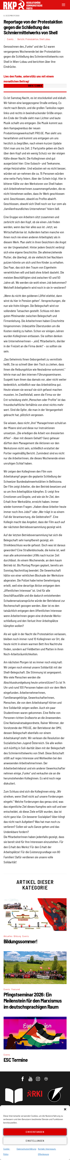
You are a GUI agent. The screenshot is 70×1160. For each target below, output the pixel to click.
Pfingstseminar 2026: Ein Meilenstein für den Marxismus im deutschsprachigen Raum (33, 1000)
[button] (65, 1109)
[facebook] (22, 1077)
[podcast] (46, 1077)
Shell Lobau (44, 39)
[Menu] (63, 4)
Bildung (17, 936)
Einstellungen (35, 1140)
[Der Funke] (21, 8)
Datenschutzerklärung (26, 1148)
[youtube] (30, 1077)
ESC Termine (16, 1060)
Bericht (20, 39)
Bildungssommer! (20, 941)
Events (10, 39)
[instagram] (38, 1077)
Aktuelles (8, 936)
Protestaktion (31, 39)
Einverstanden (35, 1131)
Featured (15, 989)
